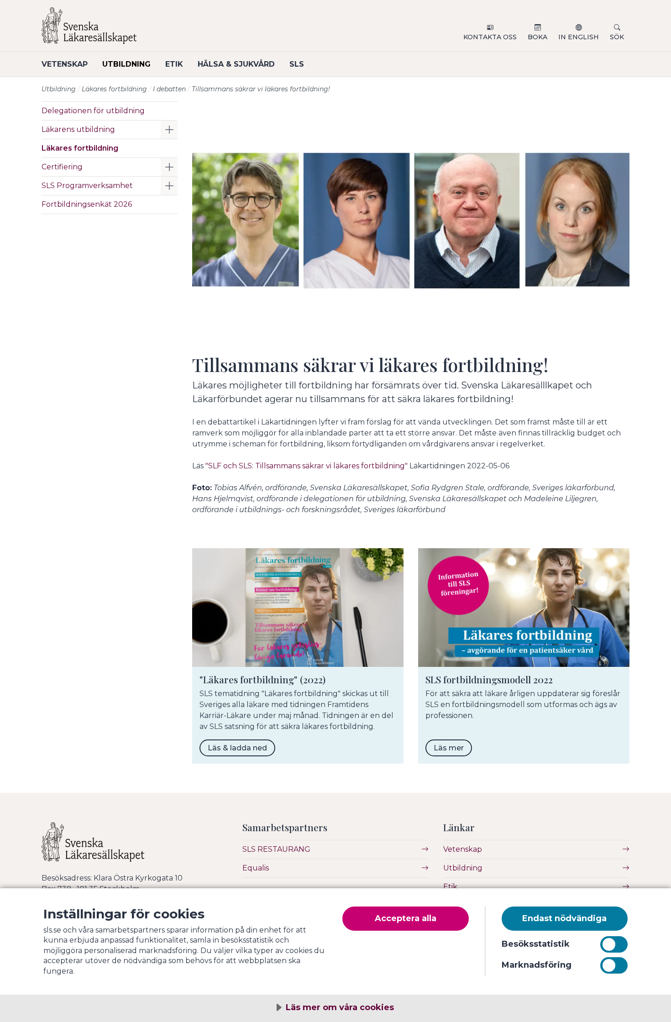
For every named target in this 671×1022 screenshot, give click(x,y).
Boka (537, 37)
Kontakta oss (490, 37)
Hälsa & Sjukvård (236, 64)
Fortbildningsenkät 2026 (87, 204)
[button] (169, 130)
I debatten (169, 89)
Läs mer (449, 748)
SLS (296, 64)
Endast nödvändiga (564, 918)
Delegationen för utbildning (93, 110)
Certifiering (62, 166)
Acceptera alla (405, 918)
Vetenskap (65, 64)
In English (578, 37)
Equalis (255, 868)
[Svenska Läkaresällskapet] (151, 29)
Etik (174, 64)
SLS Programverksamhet (87, 185)
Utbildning (126, 64)
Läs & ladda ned (237, 748)
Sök (617, 37)
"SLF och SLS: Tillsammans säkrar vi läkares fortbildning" (306, 465)
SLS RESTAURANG (276, 849)
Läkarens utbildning (78, 129)
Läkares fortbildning (114, 89)
